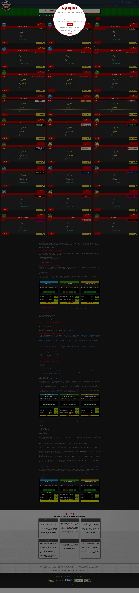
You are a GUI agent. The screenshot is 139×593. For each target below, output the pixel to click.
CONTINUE (69, 24)
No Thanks (70, 33)
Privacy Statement (72, 31)
